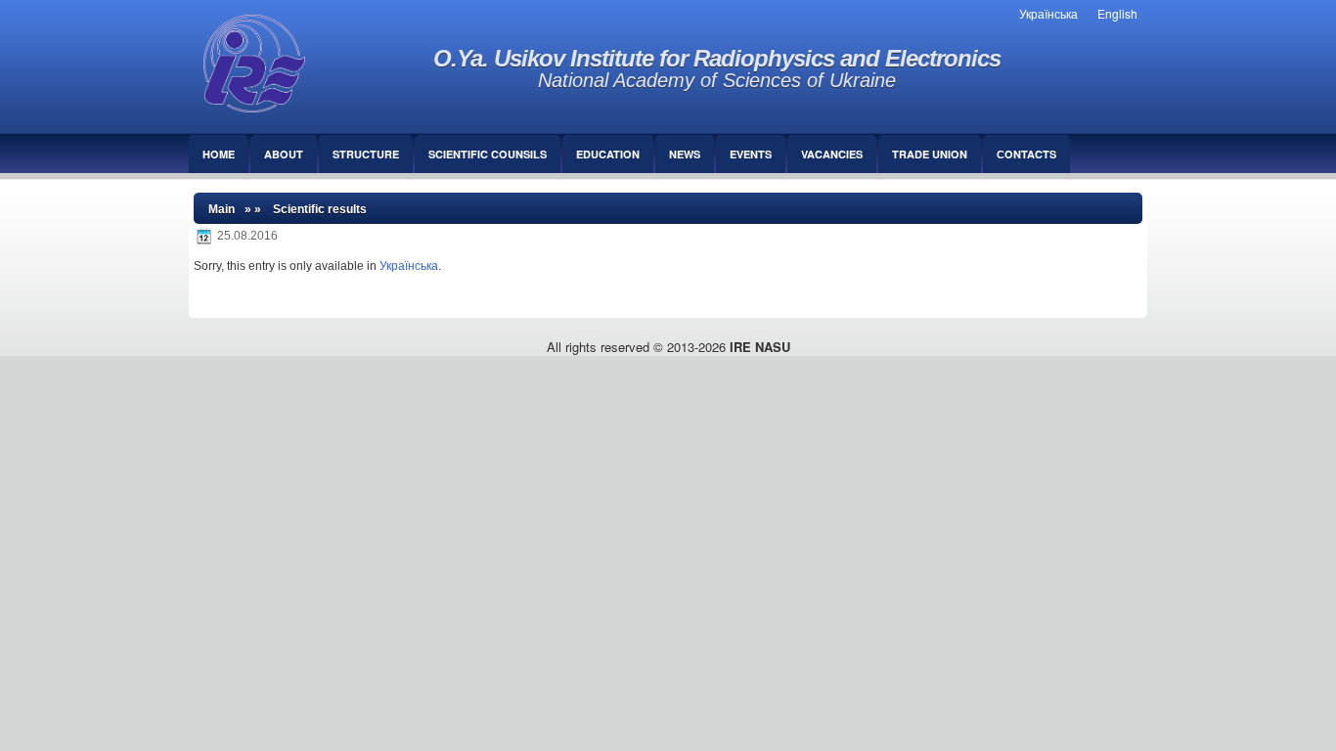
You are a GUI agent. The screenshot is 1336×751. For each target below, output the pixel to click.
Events (751, 154)
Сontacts (1026, 154)
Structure (366, 154)
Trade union (929, 154)
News (684, 154)
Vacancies (832, 154)
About (283, 154)
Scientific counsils (487, 154)
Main (221, 209)
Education (608, 154)
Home (218, 154)
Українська (408, 266)
